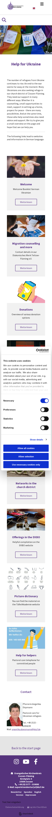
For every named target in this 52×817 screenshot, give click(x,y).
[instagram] (16, 761)
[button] (36, 4)
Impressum (30, 795)
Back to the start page (26, 748)
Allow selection (26, 456)
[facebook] (36, 761)
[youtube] (26, 761)
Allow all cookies (26, 448)
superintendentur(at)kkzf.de (29, 787)
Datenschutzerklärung (14, 807)
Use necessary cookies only (26, 464)
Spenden (28, 792)
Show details (36, 439)
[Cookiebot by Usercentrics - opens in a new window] (37, 350)
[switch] (44, 409)
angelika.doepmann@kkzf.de (26, 729)
